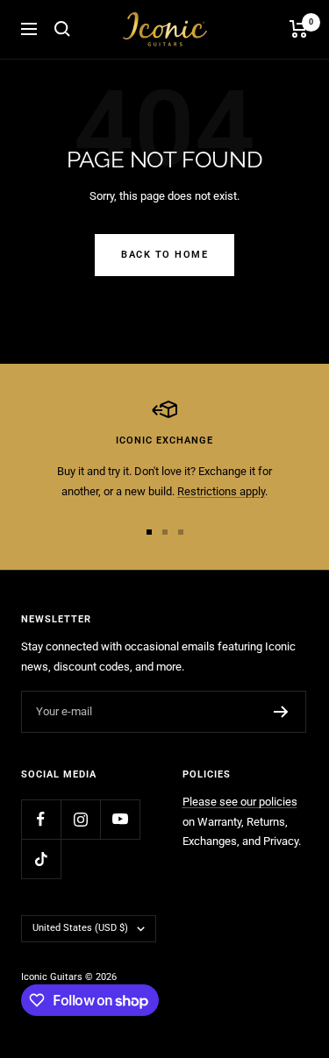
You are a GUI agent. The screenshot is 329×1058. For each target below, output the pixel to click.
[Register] (281, 712)
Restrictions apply (221, 491)
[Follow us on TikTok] (41, 858)
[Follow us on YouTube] (119, 819)
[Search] (62, 29)
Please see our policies (239, 801)
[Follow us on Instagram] (80, 819)
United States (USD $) (80, 928)
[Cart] (299, 29)
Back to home (164, 254)
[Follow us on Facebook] (41, 819)
